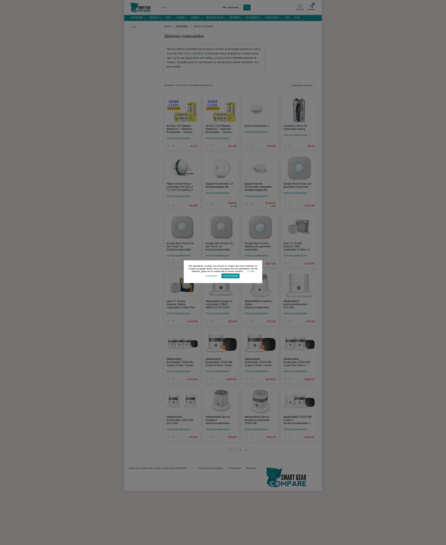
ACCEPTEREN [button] (230, 276)
